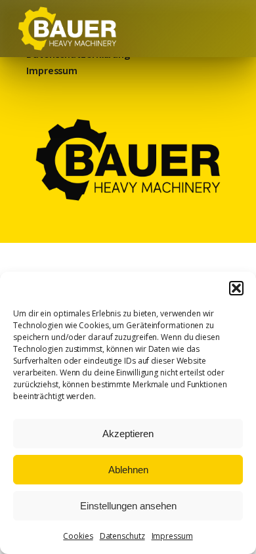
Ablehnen (128, 469)
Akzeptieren (128, 433)
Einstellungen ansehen (128, 505)
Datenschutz (122, 536)
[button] (236, 288)
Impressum (172, 536)
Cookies (78, 536)
